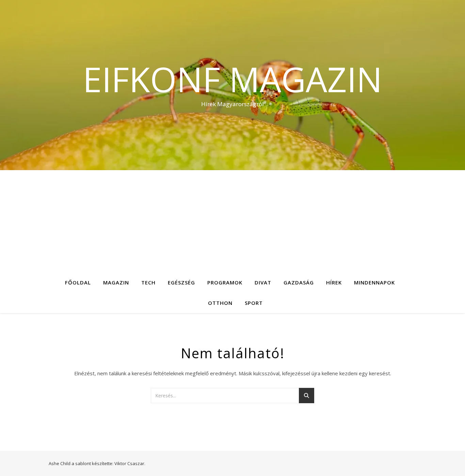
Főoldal (78, 282)
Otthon (220, 302)
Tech (148, 282)
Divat (263, 282)
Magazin (116, 282)
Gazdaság (299, 282)
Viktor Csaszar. (129, 463)
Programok (224, 282)
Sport (254, 302)
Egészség (181, 282)
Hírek (334, 282)
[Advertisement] (232, 221)
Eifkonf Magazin (232, 79)
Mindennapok (374, 282)
